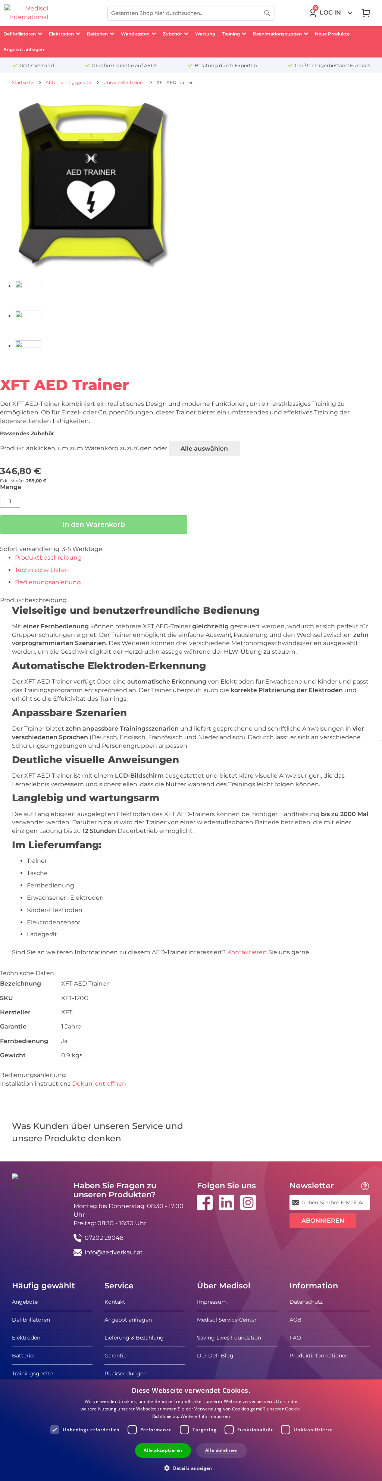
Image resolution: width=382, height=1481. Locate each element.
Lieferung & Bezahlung (134, 1337)
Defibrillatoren (31, 1319)
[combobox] (191, 13)
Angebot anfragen (128, 1319)
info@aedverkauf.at (114, 1252)
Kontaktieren (247, 952)
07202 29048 (104, 1237)
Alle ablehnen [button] (221, 1450)
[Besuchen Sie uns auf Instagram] (248, 1202)
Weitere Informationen (205, 1416)
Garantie (115, 1355)
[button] (191, 1467)
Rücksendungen (125, 1373)
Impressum (212, 1301)
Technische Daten (42, 569)
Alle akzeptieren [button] (163, 1450)
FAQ (295, 1337)
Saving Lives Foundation (229, 1337)
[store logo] (26, 13)
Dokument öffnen (99, 1083)
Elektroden (26, 1337)
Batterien (24, 1355)
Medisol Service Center (227, 1319)
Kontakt (114, 1301)
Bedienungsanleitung (48, 582)
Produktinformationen (318, 1355)
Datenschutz (306, 1301)
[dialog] (191, 1430)
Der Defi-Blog (215, 1355)
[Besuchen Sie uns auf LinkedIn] (226, 1202)
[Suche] (267, 13)
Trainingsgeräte (32, 1373)
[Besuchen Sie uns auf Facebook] (205, 1202)
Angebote (25, 1301)
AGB (295, 1319)
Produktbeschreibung (48, 557)
